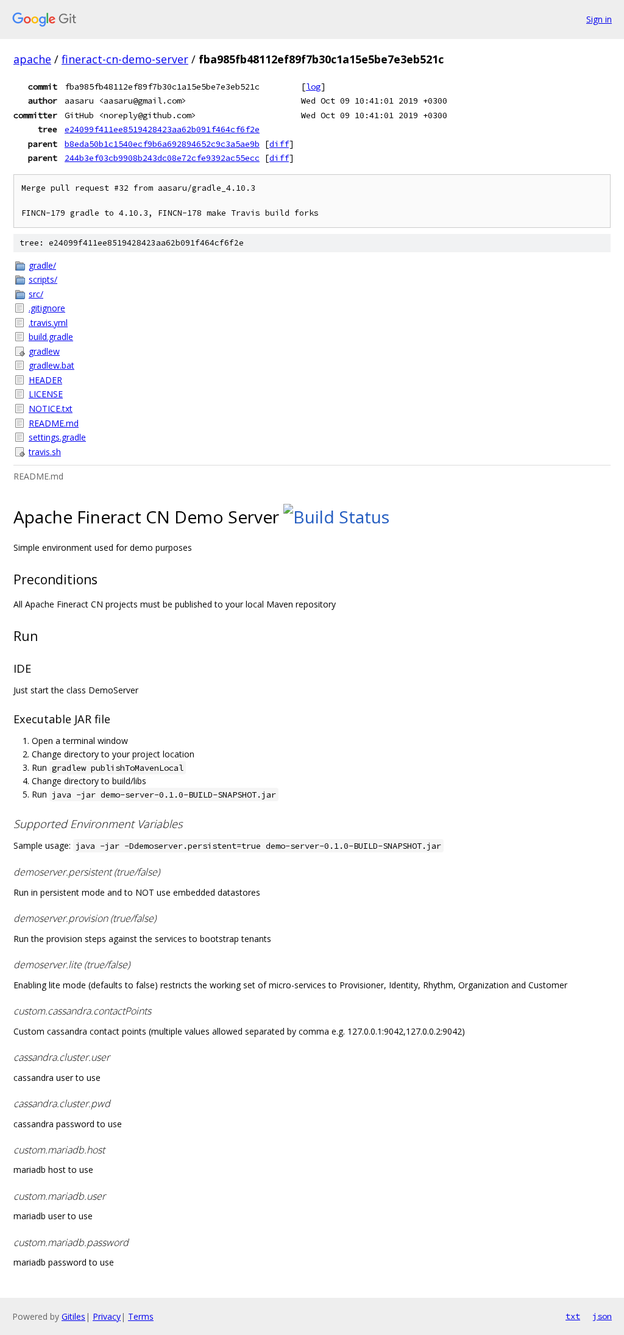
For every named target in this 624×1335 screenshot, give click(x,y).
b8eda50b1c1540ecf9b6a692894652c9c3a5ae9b (162, 143)
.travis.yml (48, 322)
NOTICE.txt (51, 408)
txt (573, 1316)
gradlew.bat (51, 365)
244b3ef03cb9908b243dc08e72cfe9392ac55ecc (162, 157)
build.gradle (51, 336)
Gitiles (73, 1316)
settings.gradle (57, 437)
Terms (141, 1316)
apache (32, 59)
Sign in (599, 19)
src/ (36, 294)
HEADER (45, 380)
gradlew (44, 351)
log (313, 86)
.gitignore (47, 308)
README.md (54, 423)
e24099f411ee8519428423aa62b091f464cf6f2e (162, 129)
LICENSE (46, 394)
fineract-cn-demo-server (125, 59)
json (602, 1316)
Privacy (107, 1316)
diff (279, 143)
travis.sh (45, 452)
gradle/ (42, 265)
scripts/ (43, 279)
